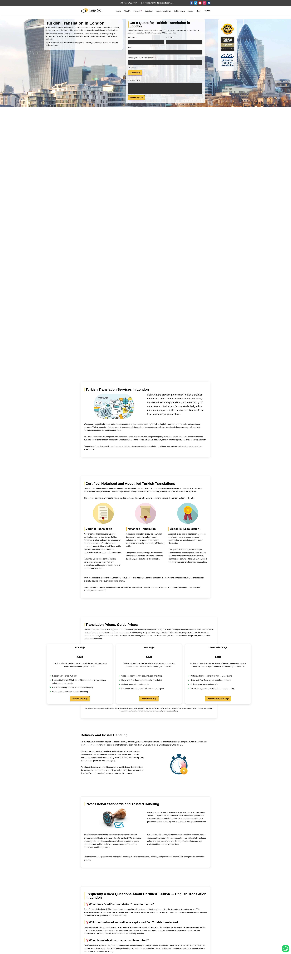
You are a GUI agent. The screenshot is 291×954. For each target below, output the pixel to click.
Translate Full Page (149, 699)
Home (118, 11)
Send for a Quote (136, 98)
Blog (198, 11)
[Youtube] (200, 3)
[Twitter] (195, 3)
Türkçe (207, 11)
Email (130, 47)
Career (190, 11)
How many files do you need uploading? (141, 58)
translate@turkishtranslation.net (159, 3)
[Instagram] (204, 3)
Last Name (169, 37)
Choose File (135, 73)
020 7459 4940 (130, 3)
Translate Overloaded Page (218, 699)
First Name (131, 37)
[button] (129, 10)
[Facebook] (191, 3)
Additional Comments (135, 80)
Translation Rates (163, 11)
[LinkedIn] (208, 3)
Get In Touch (179, 11)
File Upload (131, 68)
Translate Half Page (80, 699)
